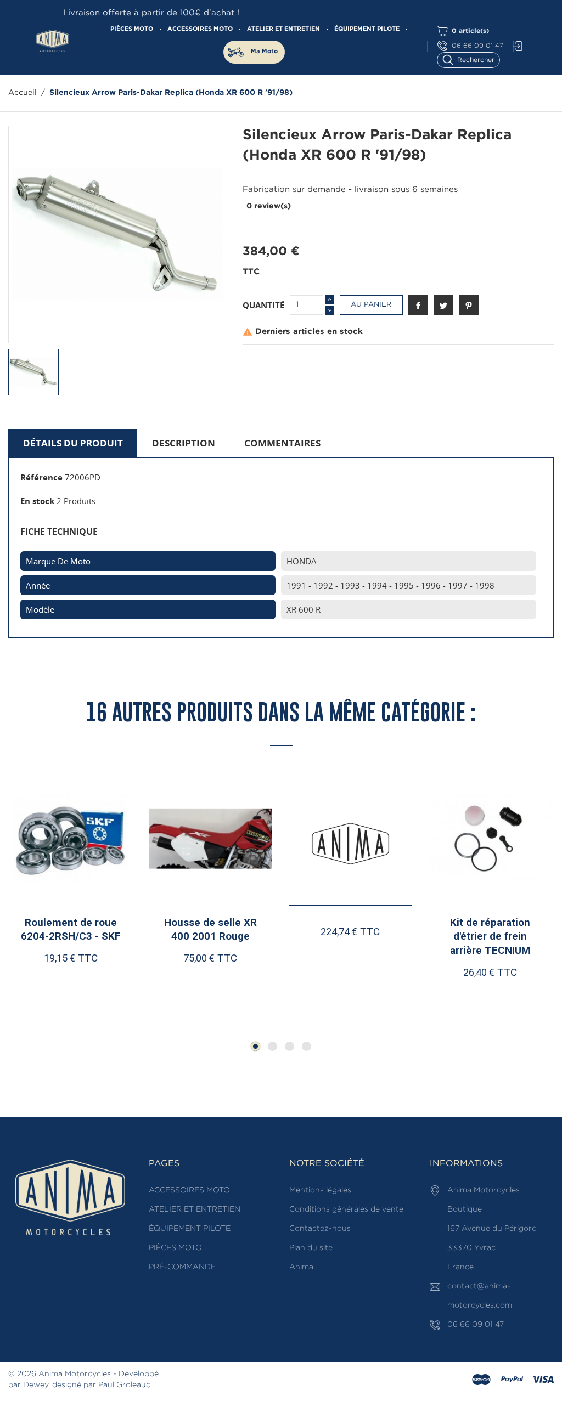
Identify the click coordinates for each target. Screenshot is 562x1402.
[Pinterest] (469, 305)
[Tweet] (443, 305)
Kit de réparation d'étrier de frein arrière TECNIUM (490, 936)
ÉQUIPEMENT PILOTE (367, 29)
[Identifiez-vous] (515, 46)
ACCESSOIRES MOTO (200, 29)
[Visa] (543, 1380)
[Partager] (418, 305)
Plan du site (311, 1248)
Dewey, (36, 1385)
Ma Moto (264, 51)
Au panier (371, 305)
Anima (301, 1267)
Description (183, 443)
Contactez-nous (320, 1228)
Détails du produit (73, 443)
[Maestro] (481, 1380)
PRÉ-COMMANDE (182, 1267)
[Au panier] (43, 993)
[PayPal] (512, 1380)
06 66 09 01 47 (477, 46)
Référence (41, 477)
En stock (37, 500)
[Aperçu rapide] (75, 993)
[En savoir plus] (102, 993)
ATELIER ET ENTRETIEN (283, 29)
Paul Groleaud (124, 1385)
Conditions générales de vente (346, 1209)
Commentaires (282, 443)
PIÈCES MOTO (131, 29)
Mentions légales (320, 1190)
